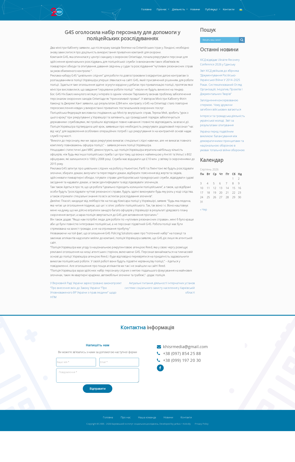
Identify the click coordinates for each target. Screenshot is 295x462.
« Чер (203, 209)
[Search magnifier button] (242, 40)
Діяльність (178, 9)
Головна (146, 9)
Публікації (211, 9)
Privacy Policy (201, 423)
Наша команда (147, 417)
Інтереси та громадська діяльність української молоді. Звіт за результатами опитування (222, 120)
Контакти (228, 9)
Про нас (162, 9)
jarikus (177, 423)
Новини (195, 9)
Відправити (98, 388)
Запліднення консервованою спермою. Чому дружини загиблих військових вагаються (220, 104)
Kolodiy (187, 423)
